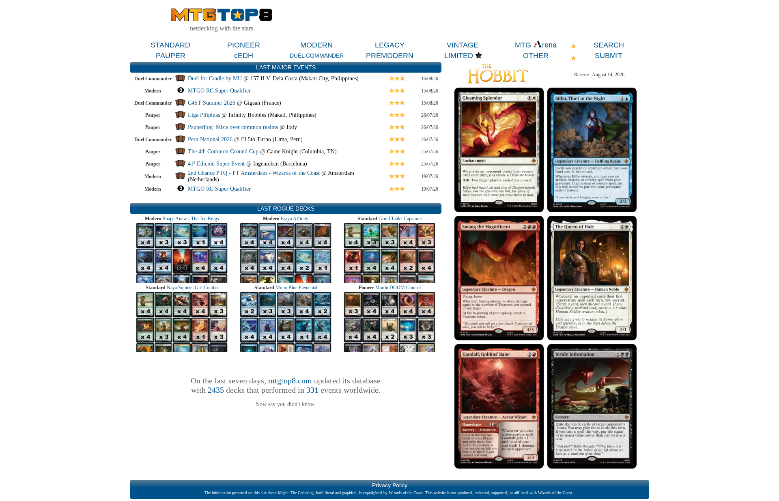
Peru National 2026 (210, 139)
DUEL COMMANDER (317, 55)
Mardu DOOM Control (398, 287)
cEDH (243, 56)
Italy (291, 127)
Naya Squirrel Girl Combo (192, 287)
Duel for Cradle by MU (215, 78)
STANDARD (170, 45)
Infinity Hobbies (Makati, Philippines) (272, 115)
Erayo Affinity (294, 218)
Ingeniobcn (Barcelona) (280, 164)
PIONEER (243, 45)
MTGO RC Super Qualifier (219, 91)
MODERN (316, 45)
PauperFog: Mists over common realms (233, 127)
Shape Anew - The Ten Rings (191, 218)
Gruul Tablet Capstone (400, 218)
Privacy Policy (389, 485)
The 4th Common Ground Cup (223, 151)
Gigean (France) (262, 103)
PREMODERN (389, 56)
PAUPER (170, 56)
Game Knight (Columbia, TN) (302, 151)
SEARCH (609, 45)
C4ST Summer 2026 (211, 103)
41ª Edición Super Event (216, 164)
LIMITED (458, 56)
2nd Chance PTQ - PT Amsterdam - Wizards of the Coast (254, 173)
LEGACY (390, 45)
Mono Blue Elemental (296, 287)
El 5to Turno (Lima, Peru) (272, 139)
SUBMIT (608, 56)
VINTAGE (462, 45)
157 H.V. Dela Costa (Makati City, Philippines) (304, 78)
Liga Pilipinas (205, 115)
